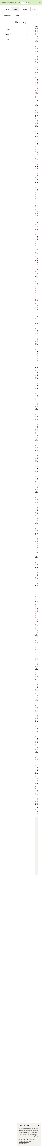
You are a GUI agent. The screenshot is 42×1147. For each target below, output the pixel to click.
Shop (8, 9)
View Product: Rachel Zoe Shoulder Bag (37, 588)
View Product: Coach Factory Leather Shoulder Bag (37, 287)
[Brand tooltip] (10, 34)
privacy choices (24, 1141)
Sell (15, 9)
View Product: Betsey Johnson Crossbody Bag (37, 646)
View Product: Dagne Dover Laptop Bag (35, 544)
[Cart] (37, 15)
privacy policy (23, 1143)
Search (34, 9)
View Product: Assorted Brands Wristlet (35, 355)
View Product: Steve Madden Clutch (37, 193)
